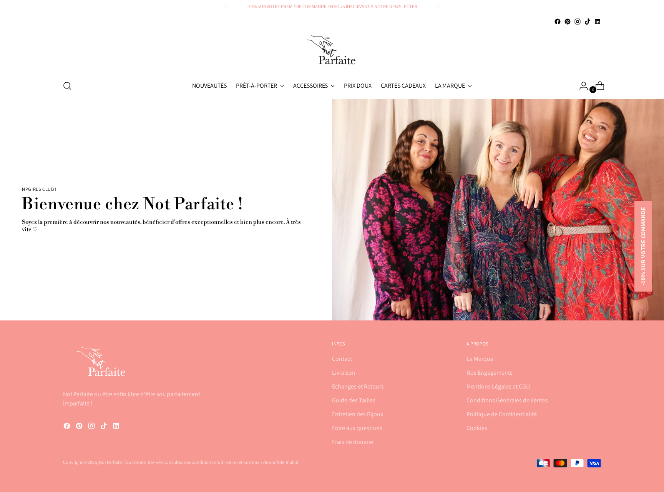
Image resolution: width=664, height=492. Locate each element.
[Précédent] (225, 6)
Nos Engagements (489, 373)
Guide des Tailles (353, 400)
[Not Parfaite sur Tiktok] (587, 21)
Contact (342, 359)
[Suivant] (438, 6)
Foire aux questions (357, 428)
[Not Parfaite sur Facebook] (557, 21)
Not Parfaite (110, 462)
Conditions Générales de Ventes (507, 400)
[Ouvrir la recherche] (67, 85)
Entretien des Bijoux (357, 414)
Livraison (343, 373)
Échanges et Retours (358, 386)
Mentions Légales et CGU (498, 386)
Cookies (476, 428)
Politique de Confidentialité (501, 414)
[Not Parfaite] (332, 50)
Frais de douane (352, 442)
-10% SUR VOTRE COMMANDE (643, 246)
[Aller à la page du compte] (580, 85)
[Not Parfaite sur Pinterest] (567, 21)
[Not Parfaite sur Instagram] (577, 21)
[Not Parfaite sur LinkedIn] (597, 21)
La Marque (479, 359)
